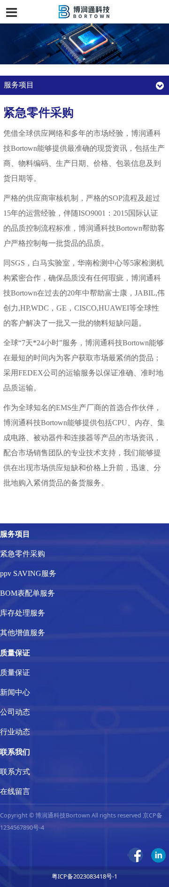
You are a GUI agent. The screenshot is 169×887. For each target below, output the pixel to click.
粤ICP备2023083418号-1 (84, 876)
